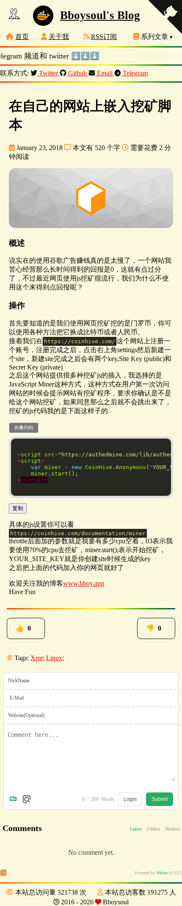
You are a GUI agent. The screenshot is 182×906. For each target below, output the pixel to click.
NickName (19, 681)
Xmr (36, 658)
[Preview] (27, 800)
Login (130, 800)
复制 (17, 508)
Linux (54, 658)
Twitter (48, 73)
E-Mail (17, 699)
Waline (162, 873)
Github (77, 73)
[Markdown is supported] (15, 800)
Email (104, 73)
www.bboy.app (83, 583)
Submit (160, 800)
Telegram (134, 73)
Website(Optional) (26, 716)
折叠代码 (23, 427)
